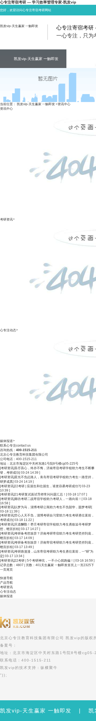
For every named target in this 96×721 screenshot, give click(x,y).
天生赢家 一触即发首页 (57, 565)
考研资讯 (6, 219)
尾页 (9, 569)
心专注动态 (8, 330)
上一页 (78, 565)
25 (89, 565)
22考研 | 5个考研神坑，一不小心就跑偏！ (44, 560)
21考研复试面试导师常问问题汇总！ (40, 494)
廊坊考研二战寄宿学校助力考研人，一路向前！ (48, 499)
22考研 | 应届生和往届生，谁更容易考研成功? (47, 486)
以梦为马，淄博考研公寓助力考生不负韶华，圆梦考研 (52, 507)
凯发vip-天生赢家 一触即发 (19, 26)
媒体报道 (6, 441)
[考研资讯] (7, 468)
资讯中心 (64, 104)
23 (85, 565)
